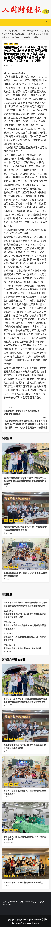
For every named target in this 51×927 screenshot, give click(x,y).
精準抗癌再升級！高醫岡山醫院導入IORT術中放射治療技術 (25, 638)
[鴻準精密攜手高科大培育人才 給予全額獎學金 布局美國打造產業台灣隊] (25, 508)
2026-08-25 (10, 579)
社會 (21, 471)
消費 (11, 44)
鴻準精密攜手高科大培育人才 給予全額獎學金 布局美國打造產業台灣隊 (25, 615)
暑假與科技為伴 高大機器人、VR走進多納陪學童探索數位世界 (25, 627)
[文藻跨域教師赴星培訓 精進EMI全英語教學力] (25, 863)
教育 (11, 520)
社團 (16, 471)
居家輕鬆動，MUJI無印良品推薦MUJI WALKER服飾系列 (21, 410)
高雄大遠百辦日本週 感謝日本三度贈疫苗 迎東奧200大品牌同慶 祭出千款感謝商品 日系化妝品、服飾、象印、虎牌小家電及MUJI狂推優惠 (26, 422)
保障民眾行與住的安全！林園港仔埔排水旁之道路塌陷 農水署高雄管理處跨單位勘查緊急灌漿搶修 (25, 480)
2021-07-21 (10, 65)
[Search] (46, 22)
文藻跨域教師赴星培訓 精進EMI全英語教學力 (23, 648)
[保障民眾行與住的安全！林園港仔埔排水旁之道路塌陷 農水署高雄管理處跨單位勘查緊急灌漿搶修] (25, 458)
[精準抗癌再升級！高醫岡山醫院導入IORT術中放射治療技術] (25, 817)
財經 (21, 520)
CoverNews (20, 923)
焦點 (16, 44)
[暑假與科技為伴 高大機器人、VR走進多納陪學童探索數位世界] (25, 554)
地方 (5, 44)
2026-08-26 (10, 487)
